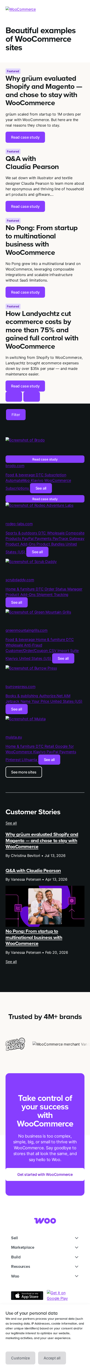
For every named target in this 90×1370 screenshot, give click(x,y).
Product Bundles (51, 544)
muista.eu (14, 737)
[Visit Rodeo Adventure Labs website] (39, 505)
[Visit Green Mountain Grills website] (38, 612)
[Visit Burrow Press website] (31, 668)
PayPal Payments (37, 538)
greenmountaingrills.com (27, 630)
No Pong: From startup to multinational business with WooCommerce (34, 937)
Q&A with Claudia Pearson (33, 870)
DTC (40, 475)
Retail (50, 746)
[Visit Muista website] (25, 718)
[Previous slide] (14, 397)
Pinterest (14, 759)
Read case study (45, 459)
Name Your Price (35, 701)
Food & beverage (21, 475)
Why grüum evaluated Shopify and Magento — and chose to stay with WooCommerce (42, 840)
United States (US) (35, 658)
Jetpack (13, 701)
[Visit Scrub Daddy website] (31, 561)
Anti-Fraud (33, 645)
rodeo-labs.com (19, 523)
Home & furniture (21, 589)
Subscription (55, 475)
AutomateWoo (18, 480)
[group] (45, 102)
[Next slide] (31, 397)
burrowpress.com (20, 686)
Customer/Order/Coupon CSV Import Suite (42, 650)
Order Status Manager (63, 589)
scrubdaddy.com (20, 579)
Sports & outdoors (22, 533)
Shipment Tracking (52, 594)
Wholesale (56, 533)
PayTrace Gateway (68, 538)
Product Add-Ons (21, 544)
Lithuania (30, 759)
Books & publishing (22, 695)
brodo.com (15, 465)
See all (41, 488)
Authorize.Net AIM (54, 695)
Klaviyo (38, 480)
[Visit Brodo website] (25, 440)
